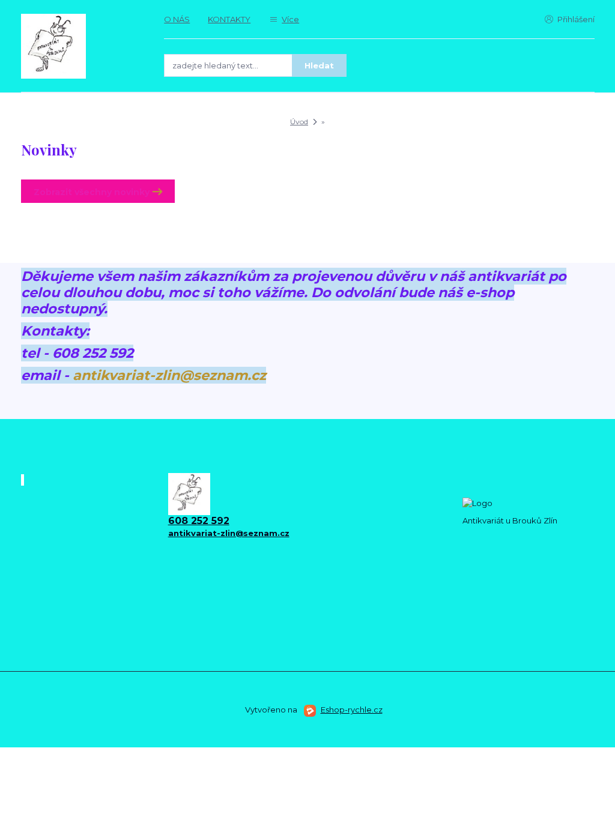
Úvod (299, 121)
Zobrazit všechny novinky (92, 192)
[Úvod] (81, 46)
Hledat (319, 65)
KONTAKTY (229, 19)
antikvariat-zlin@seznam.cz (169, 375)
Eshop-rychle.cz (352, 709)
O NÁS (177, 19)
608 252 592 (198, 520)
